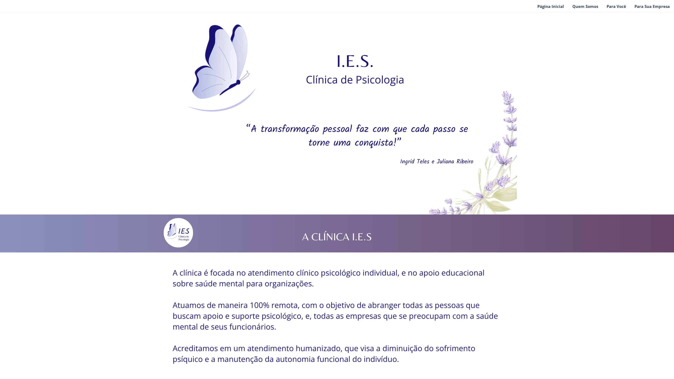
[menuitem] (550, 6)
